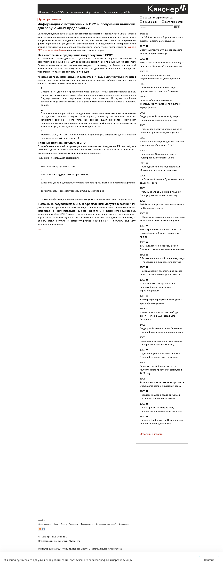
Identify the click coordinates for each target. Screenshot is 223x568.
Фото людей (123, 524)
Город (56, 524)
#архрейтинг (93, 12)
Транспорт (73, 524)
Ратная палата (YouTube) (118, 12)
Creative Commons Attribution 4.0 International (101, 549)
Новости (43, 12)
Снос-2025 (58, 12)
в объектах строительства (157, 17)
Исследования (75, 12)
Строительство (44, 524)
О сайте (41, 520)
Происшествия (86, 524)
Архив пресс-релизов (50, 19)
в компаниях (150, 22)
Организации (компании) (106, 524)
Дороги (64, 524)
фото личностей (173, 22)
